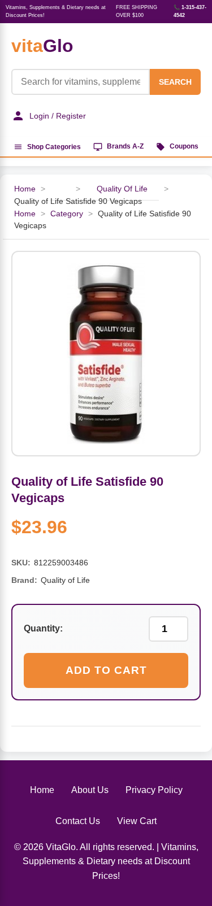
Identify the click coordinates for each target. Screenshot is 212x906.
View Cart (137, 821)
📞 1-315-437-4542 (190, 11)
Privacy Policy (154, 790)
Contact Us (77, 821)
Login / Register (57, 115)
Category (66, 214)
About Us (90, 790)
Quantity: (43, 628)
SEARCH (175, 81)
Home (25, 189)
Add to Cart (106, 670)
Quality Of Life (122, 189)
